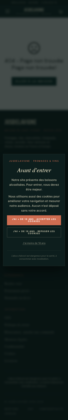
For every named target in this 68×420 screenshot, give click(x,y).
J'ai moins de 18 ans (34, 243)
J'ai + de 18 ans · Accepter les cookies (34, 220)
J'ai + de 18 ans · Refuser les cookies (34, 232)
